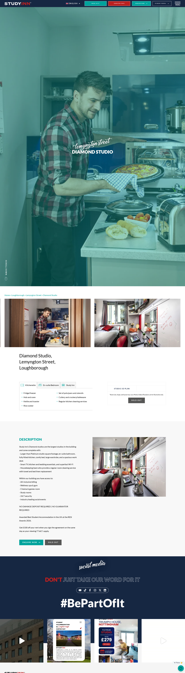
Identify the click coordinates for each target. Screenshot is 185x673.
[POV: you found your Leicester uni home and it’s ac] (21, 641)
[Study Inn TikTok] (85, 590)
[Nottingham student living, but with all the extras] (116, 641)
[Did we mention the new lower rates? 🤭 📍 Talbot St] (163, 641)
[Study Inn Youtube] (80, 590)
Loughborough (17, 295)
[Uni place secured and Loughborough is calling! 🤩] (69, 641)
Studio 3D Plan (122, 389)
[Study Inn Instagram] (95, 590)
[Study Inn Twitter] (100, 590)
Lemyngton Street (33, 295)
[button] (73, 3)
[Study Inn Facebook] (89, 590)
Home (7, 295)
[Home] (18, 3)
